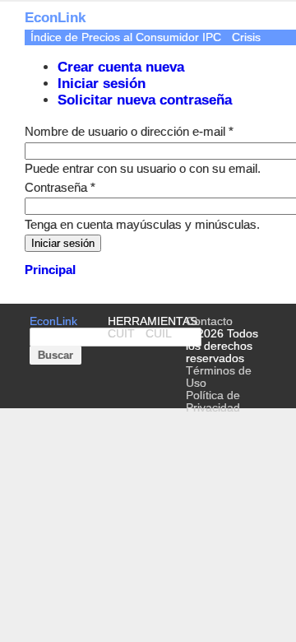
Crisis (246, 37)
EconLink (53, 321)
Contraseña (60, 187)
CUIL (159, 334)
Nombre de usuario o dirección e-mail (129, 131)
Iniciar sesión (102, 83)
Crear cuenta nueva (121, 67)
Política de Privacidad (213, 401)
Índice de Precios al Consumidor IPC (125, 37)
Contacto (209, 321)
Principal (50, 270)
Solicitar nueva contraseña (145, 100)
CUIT (121, 334)
